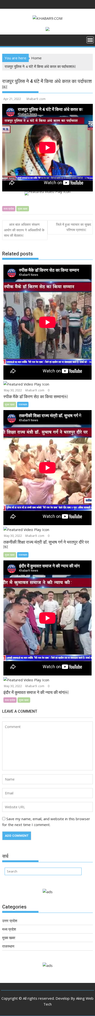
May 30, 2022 (13, 390)
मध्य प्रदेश (9, 208)
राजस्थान (23, 404)
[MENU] (90, 39)
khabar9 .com (36, 99)
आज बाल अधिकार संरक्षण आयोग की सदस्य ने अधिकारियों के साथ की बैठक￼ (24, 230)
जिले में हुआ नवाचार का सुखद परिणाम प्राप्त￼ (73, 227)
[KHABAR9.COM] (6, 41)
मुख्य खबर (23, 208)
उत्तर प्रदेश (9, 920)
